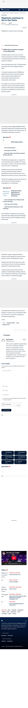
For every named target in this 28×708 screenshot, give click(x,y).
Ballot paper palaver (17, 142)
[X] (20, 453)
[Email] (7, 28)
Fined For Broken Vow (14, 574)
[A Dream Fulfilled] (5, 582)
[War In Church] (5, 589)
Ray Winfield (9, 339)
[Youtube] (20, 457)
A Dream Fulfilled (13, 581)
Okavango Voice (5, 324)
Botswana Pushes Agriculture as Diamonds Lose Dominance (16, 193)
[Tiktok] (7, 462)
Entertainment (20, 610)
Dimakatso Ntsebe (11, 322)
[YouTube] (19, 621)
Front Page (12, 572)
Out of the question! (9, 147)
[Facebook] (7, 453)
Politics (10, 613)
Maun (17, 322)
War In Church (12, 589)
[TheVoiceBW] (5, 10)
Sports (19, 611)
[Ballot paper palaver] (6, 142)
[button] (17, 9)
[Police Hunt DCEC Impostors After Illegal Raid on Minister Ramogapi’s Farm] (5, 596)
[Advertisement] (14, 110)
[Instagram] (7, 457)
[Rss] (26, 621)
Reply (24, 339)
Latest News (4, 15)
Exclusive (17, 572)
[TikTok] (23, 621)
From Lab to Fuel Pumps (10, 204)
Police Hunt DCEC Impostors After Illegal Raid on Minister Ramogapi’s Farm (17, 597)
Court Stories (4, 613)
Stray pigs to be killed (10, 150)
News (10, 580)
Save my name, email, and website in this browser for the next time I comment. (14, 399)
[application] (14, 558)
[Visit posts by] (2, 23)
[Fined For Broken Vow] (5, 575)
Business (3, 611)
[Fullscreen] (24, 563)
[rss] (20, 462)
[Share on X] (4, 28)
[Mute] (22, 563)
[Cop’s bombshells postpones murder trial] (5, 604)
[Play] (3, 563)
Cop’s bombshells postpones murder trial (16, 604)
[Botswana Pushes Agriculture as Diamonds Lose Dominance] (6, 193)
